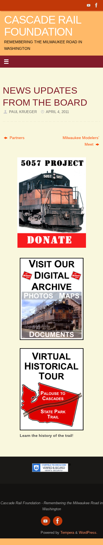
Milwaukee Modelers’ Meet (81, 140)
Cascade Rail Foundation (42, 26)
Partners (16, 137)
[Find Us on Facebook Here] (96, 5)
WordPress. (88, 532)
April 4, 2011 (57, 112)
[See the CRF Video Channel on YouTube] (89, 5)
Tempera (67, 532)
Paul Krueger (23, 112)
